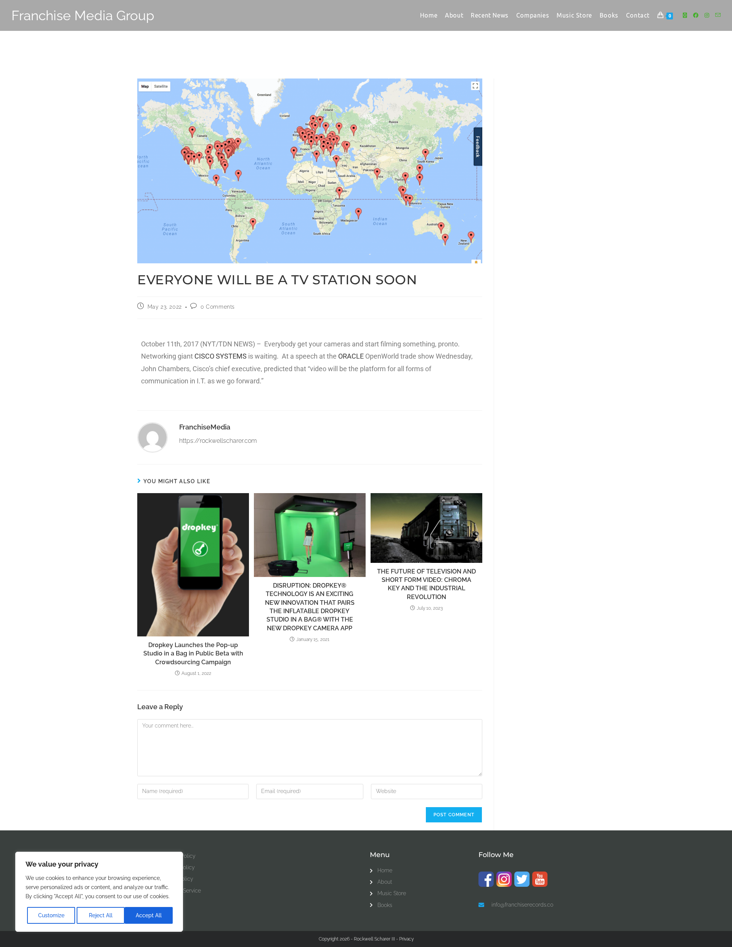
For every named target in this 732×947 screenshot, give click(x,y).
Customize (51, 915)
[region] (99, 892)
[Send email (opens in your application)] (718, 15)
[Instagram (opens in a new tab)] (707, 15)
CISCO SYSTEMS (220, 356)
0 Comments (218, 307)
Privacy (406, 939)
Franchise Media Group (82, 15)
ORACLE (351, 356)
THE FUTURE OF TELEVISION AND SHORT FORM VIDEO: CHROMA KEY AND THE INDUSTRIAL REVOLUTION (426, 584)
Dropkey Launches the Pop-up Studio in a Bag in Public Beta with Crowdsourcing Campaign (193, 653)
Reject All (100, 915)
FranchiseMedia (204, 427)
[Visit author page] (152, 437)
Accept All (149, 915)
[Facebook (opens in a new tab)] (696, 15)
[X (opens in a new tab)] (685, 15)
